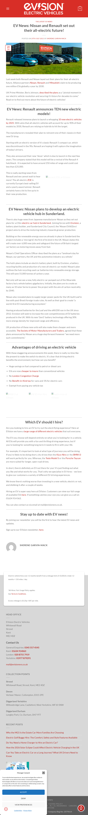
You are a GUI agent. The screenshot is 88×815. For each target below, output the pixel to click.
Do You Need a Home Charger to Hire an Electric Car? (32, 742)
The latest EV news (44, 22)
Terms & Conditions (18, 594)
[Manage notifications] (6, 809)
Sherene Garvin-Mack (56, 38)
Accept (23, 792)
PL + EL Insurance (58, 806)
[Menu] (7, 8)
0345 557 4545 (32, 647)
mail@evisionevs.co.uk (17, 664)
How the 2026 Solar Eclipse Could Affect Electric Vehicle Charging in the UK (42, 747)
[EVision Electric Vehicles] (44, 8)
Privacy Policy (27, 810)
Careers (73, 806)
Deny (23, 798)
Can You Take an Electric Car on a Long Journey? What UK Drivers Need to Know (42, 754)
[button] (43, 773)
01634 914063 (19, 651)
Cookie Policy (18, 810)
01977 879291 (23, 658)
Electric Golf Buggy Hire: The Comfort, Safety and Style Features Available (41, 737)
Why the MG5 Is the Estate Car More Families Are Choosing (35, 732)
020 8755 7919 (22, 654)
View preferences (23, 805)
